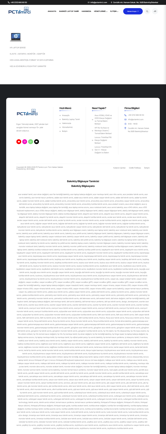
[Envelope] (36, 141)
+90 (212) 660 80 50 (19, 2)
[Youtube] (18, 141)
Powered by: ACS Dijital (25, 169)
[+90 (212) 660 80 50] (9, 2)
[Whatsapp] (30, 141)
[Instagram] (24, 141)
